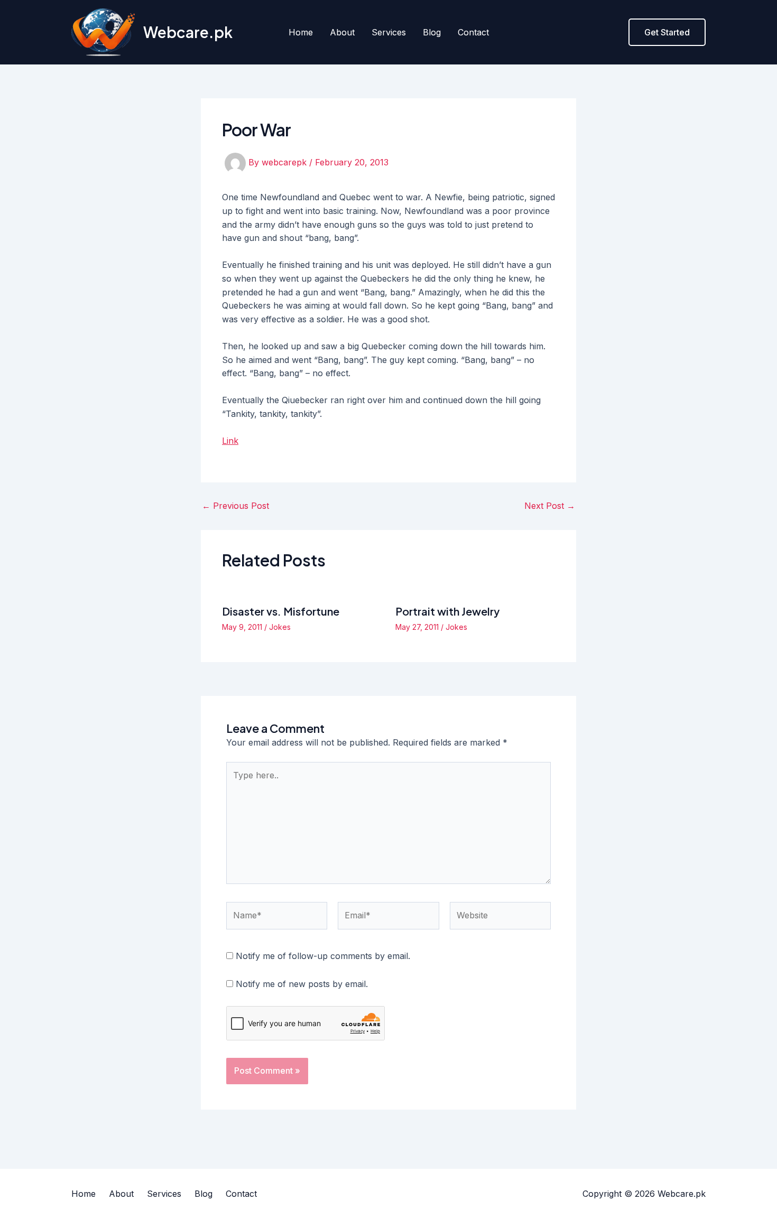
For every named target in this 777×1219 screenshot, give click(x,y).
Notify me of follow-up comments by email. (323, 956)
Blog (432, 32)
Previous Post (235, 505)
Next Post (549, 505)
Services (389, 32)
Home (301, 32)
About (342, 32)
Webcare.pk (188, 32)
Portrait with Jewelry (447, 611)
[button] (667, 32)
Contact (473, 32)
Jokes (280, 626)
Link (230, 440)
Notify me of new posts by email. (302, 984)
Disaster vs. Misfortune (280, 611)
